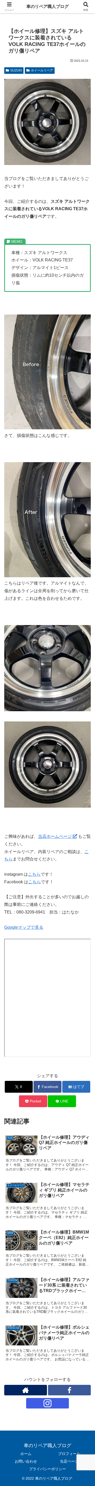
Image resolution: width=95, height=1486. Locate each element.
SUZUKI (16, 70)
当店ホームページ (55, 836)
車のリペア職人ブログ (47, 6)
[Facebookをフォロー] (69, 1390)
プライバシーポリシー (47, 1469)
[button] (84, 959)
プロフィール (69, 1454)
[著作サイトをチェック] (25, 1390)
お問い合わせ (26, 1461)
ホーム (25, 1454)
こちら (34, 874)
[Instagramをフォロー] (47, 1403)
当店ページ (69, 1461)
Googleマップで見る (23, 927)
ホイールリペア (42, 70)
